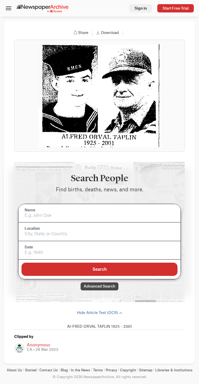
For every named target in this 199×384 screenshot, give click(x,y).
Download (110, 33)
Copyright (128, 370)
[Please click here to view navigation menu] (8, 8)
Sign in (140, 8)
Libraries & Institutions (174, 370)
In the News (80, 370)
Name (30, 210)
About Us (14, 370)
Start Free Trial (175, 8)
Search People (99, 178)
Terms (98, 370)
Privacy (111, 370)
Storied (31, 370)
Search (100, 269)
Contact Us (48, 370)
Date (29, 247)
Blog (64, 370)
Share (83, 33)
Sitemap (145, 370)
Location (32, 228)
